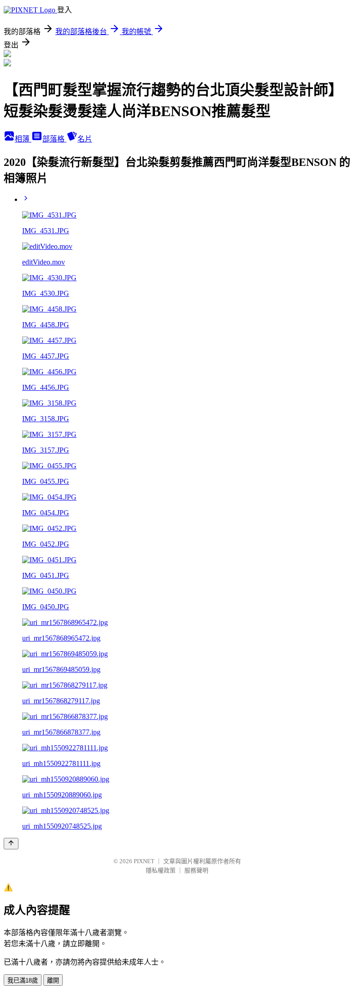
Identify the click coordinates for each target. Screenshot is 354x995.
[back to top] (11, 843)
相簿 (23, 139)
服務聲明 (196, 870)
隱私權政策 (161, 870)
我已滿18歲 (22, 980)
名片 (84, 139)
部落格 (54, 139)
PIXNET (144, 861)
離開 (53, 980)
